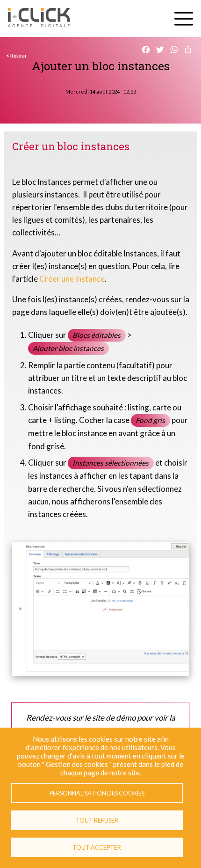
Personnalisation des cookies (97, 793)
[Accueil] (39, 18)
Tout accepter (96, 847)
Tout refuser (97, 820)
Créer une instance (72, 279)
